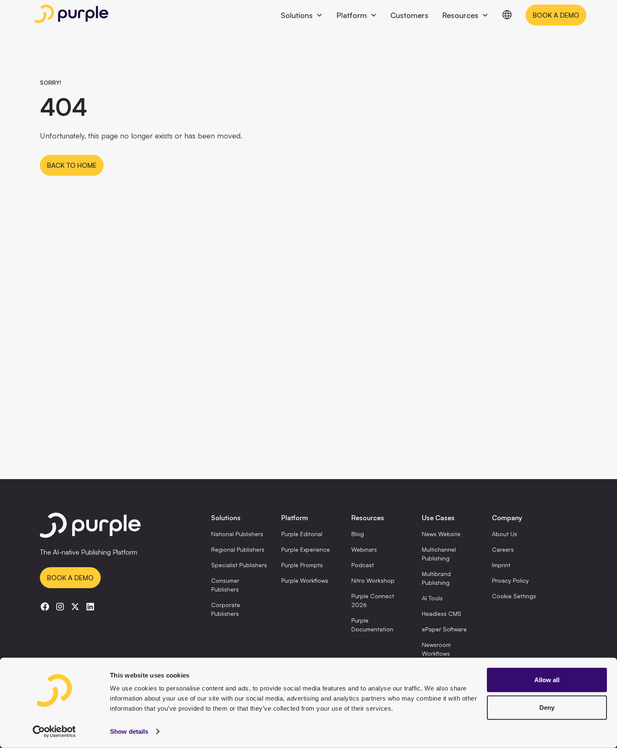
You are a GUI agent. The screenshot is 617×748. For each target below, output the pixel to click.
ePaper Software (444, 629)
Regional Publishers (237, 549)
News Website (441, 533)
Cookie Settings (514, 595)
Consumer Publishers (225, 585)
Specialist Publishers (239, 564)
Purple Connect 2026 (372, 600)
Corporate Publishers (225, 609)
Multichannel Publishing (439, 554)
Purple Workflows (304, 580)
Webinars (364, 549)
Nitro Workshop (373, 580)
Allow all (546, 679)
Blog (357, 533)
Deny (546, 707)
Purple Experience (305, 549)
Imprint (501, 564)
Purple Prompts (302, 564)
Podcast (362, 564)
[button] (301, 15)
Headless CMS (441, 613)
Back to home (72, 165)
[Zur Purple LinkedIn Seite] (90, 607)
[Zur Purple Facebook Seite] (45, 607)
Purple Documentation (372, 625)
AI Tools (432, 598)
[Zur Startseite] (113, 526)
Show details (129, 731)
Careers (503, 549)
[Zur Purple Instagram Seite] (60, 607)
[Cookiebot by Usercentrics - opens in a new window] (54, 731)
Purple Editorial (301, 533)
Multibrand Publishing (436, 578)
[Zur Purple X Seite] (75, 607)
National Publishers (237, 533)
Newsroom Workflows (436, 649)
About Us (504, 533)
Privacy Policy (510, 580)
